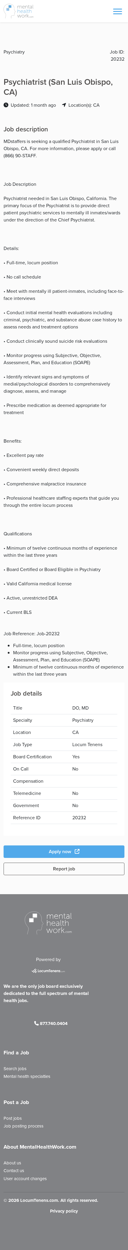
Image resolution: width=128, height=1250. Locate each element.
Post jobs (13, 1118)
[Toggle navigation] (117, 11)
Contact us (14, 1170)
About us (12, 1163)
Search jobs (15, 1068)
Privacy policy (64, 1211)
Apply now (60, 851)
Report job (64, 868)
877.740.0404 (53, 1023)
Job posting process (23, 1126)
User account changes (25, 1178)
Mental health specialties (27, 1076)
